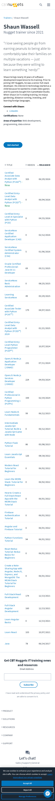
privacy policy (40, 693)
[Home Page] (6, 5)
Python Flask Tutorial (11, 444)
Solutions (9, 718)
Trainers (8, 17)
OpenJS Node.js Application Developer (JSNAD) (13, 363)
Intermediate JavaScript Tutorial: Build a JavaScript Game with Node (13, 428)
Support (8, 743)
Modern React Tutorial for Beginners (12, 468)
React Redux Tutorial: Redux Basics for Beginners (12, 553)
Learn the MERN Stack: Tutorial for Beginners (14, 481)
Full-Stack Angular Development (11, 608)
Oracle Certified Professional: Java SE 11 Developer (13, 268)
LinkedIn (13, 110)
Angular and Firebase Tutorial (13, 528)
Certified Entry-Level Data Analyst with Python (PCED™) (13, 198)
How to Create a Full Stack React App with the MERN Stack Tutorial (13, 498)
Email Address (27, 668)
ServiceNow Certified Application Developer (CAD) (13, 235)
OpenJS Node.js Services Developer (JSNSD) (13, 380)
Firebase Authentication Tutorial (12, 515)
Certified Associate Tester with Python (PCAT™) (13, 310)
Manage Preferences (27, 796)
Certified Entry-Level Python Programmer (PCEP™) (12, 346)
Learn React (11, 632)
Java (7, 643)
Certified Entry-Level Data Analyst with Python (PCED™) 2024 (13, 328)
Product (8, 710)
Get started (13, 144)
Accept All (27, 783)
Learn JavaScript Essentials (13, 456)
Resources (9, 727)
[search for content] (41, 5)
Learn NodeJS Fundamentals (12, 413)
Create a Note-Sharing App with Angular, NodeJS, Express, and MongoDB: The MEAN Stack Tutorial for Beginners (13, 576)
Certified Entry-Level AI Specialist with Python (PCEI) (14, 218)
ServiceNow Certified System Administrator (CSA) (13, 251)
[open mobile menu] (48, 5)
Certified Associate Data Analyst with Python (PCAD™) (13, 177)
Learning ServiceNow (11, 296)
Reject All (27, 790)
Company (8, 735)
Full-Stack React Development (13, 596)
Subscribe (29, 684)
